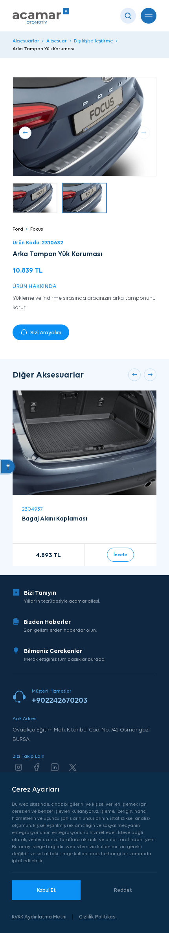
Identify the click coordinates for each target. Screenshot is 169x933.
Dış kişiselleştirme (93, 40)
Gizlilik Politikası (98, 917)
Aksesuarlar (26, 40)
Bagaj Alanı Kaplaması (54, 518)
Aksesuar (56, 40)
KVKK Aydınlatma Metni (40, 917)
